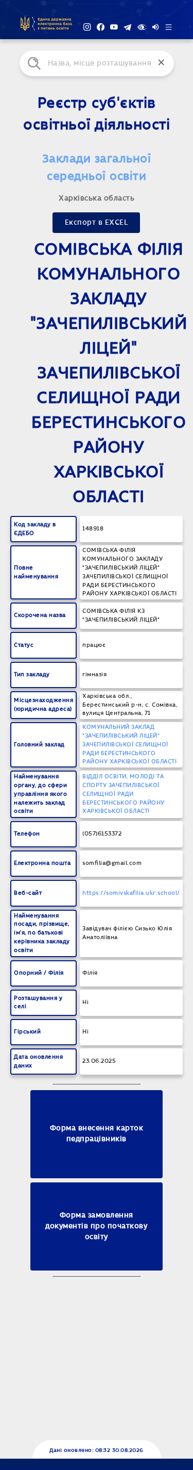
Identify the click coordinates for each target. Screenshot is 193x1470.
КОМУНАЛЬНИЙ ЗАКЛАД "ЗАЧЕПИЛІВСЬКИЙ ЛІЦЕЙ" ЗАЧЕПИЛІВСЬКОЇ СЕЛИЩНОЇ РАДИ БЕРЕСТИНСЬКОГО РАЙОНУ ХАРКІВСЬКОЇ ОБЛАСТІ (129, 744)
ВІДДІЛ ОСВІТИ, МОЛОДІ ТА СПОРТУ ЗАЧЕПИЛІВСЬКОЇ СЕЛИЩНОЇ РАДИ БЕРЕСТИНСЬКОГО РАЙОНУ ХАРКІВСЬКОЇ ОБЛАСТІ (123, 794)
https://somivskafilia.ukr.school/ (131, 893)
